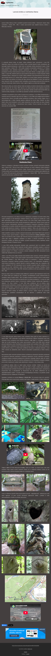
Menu (49, 3)
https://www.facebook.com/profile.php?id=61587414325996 (25, 645)
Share (5, 625)
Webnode (30, 649)
